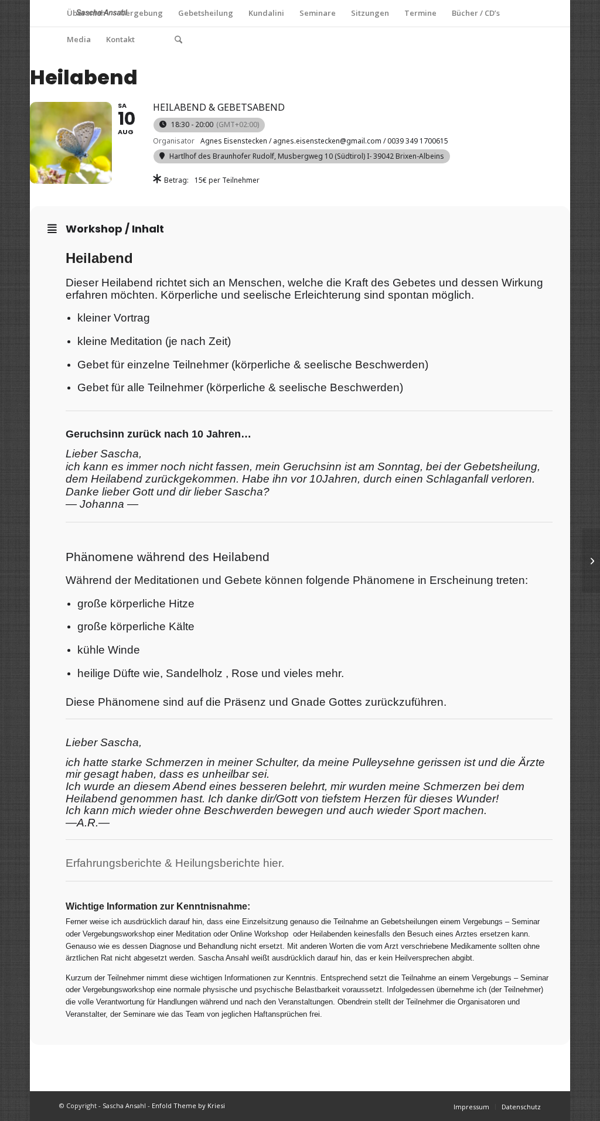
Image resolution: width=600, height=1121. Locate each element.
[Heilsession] (591, 560)
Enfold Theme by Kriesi (188, 1105)
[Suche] (178, 39)
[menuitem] (86, 13)
